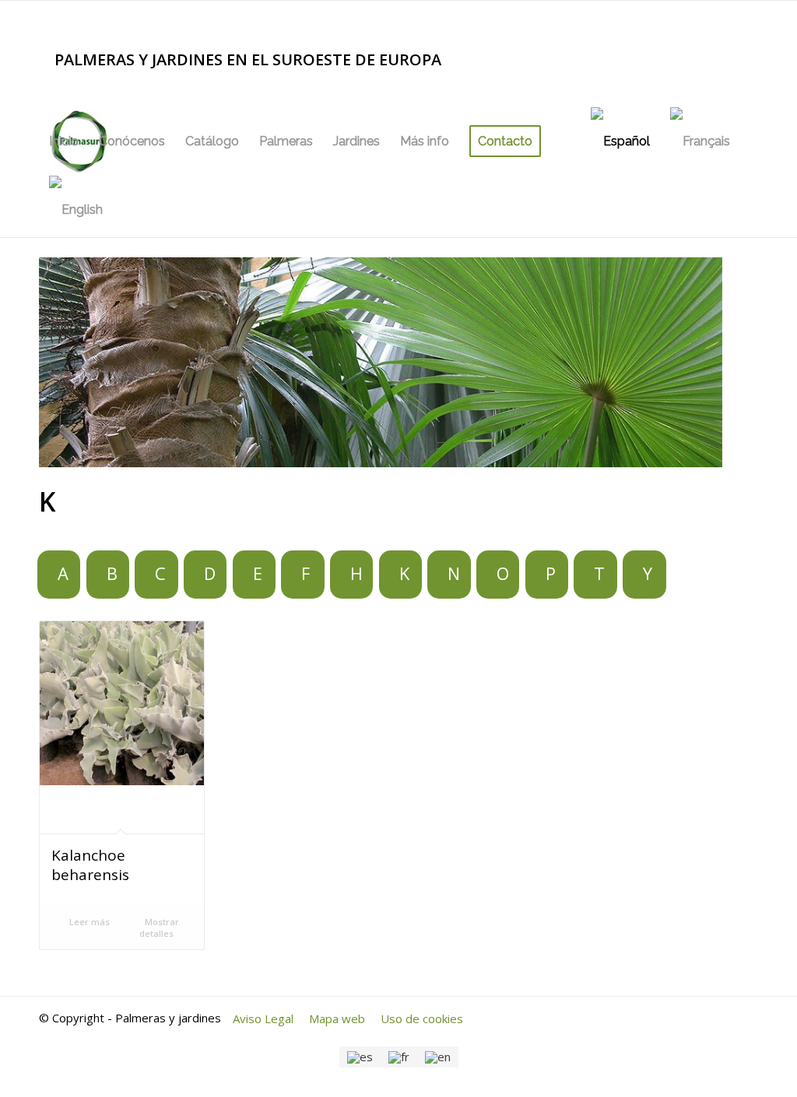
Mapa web (337, 1018)
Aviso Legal (263, 1018)
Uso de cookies (422, 1018)
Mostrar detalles (159, 927)
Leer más (88, 922)
